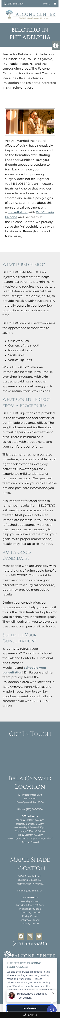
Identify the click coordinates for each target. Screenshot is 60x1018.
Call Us (32, 1015)
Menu (46, 3)
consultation (18, 212)
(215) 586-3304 (15, 3)
